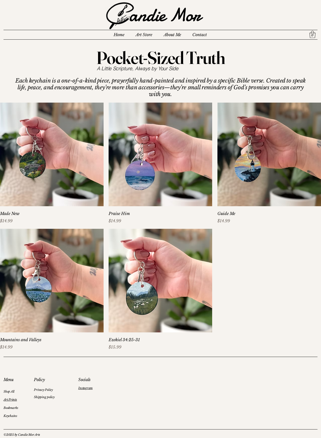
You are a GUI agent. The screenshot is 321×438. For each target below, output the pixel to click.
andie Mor (165, 15)
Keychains (10, 416)
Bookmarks (11, 408)
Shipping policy (44, 397)
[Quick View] (52, 154)
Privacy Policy (43, 390)
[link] (312, 34)
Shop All (9, 391)
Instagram (85, 388)
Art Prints (10, 399)
